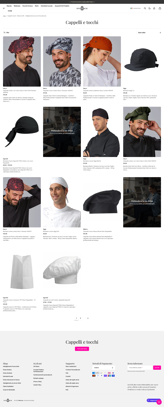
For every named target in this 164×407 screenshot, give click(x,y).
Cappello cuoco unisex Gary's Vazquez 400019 (58, 90)
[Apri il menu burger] (4, 8)
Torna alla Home (82, 349)
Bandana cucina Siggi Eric (51, 231)
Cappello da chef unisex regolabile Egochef (56, 300)
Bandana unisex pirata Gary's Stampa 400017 (17, 231)
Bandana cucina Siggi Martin (92, 161)
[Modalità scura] (149, 8)
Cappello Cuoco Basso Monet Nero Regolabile (97, 231)
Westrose (20, 400)
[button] (135, 8)
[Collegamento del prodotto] (22, 69)
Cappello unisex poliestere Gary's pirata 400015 (98, 90)
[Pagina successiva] (88, 318)
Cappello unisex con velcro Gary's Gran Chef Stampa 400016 (19, 91)
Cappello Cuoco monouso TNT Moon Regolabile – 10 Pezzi (19, 301)
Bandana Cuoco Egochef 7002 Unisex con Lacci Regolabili (18, 162)
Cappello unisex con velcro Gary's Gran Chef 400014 (139, 161)
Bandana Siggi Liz (128, 90)
